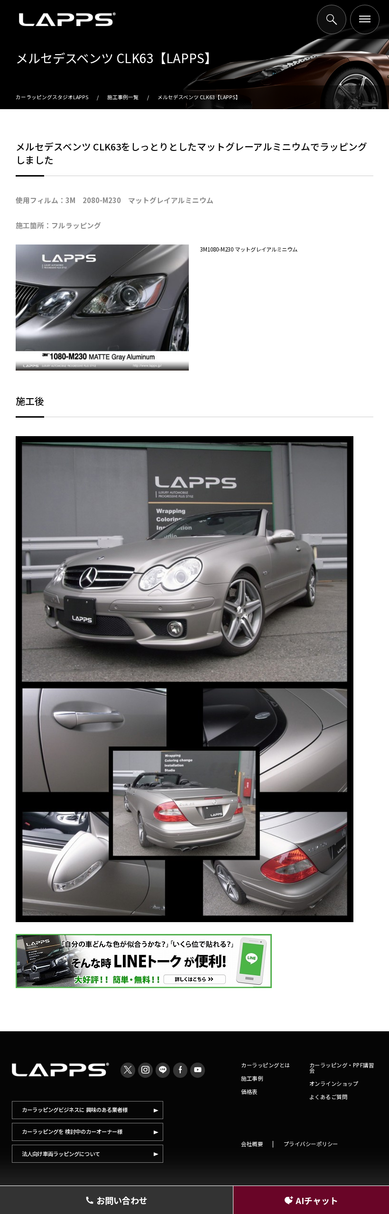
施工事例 (252, 1078)
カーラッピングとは (265, 1065)
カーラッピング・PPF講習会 (341, 1067)
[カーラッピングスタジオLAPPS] (67, 19)
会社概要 (252, 1144)
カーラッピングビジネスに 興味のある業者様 (75, 1109)
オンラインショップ (334, 1083)
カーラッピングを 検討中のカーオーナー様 (72, 1131)
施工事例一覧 (123, 97)
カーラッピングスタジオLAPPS (52, 97)
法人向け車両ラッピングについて (61, 1154)
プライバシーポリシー (311, 1144)
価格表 (249, 1091)
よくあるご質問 (328, 1097)
